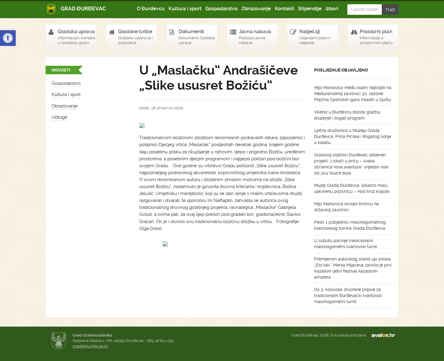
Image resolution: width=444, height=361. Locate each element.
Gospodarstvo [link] (221, 8)
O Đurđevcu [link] (151, 8)
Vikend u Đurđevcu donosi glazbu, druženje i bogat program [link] (347, 115)
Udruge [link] (59, 117)
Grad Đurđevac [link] (76, 9)
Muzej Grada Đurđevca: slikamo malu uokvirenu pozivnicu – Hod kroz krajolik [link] (352, 188)
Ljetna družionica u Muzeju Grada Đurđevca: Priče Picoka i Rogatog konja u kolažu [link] (352, 136)
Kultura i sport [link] (185, 8)
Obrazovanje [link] (256, 8)
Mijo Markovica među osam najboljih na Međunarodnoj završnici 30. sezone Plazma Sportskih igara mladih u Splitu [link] (352, 93)
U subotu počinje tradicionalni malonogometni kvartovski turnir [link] (345, 243)
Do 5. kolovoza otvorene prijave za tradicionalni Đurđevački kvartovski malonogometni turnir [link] (348, 295)
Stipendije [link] (310, 8)
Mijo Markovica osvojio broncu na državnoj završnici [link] (346, 206)
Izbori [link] (332, 8)
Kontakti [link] (284, 8)
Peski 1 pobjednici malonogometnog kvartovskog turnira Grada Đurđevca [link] (350, 225)
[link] (8, 38)
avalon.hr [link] (385, 335)
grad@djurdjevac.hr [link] (90, 346)
